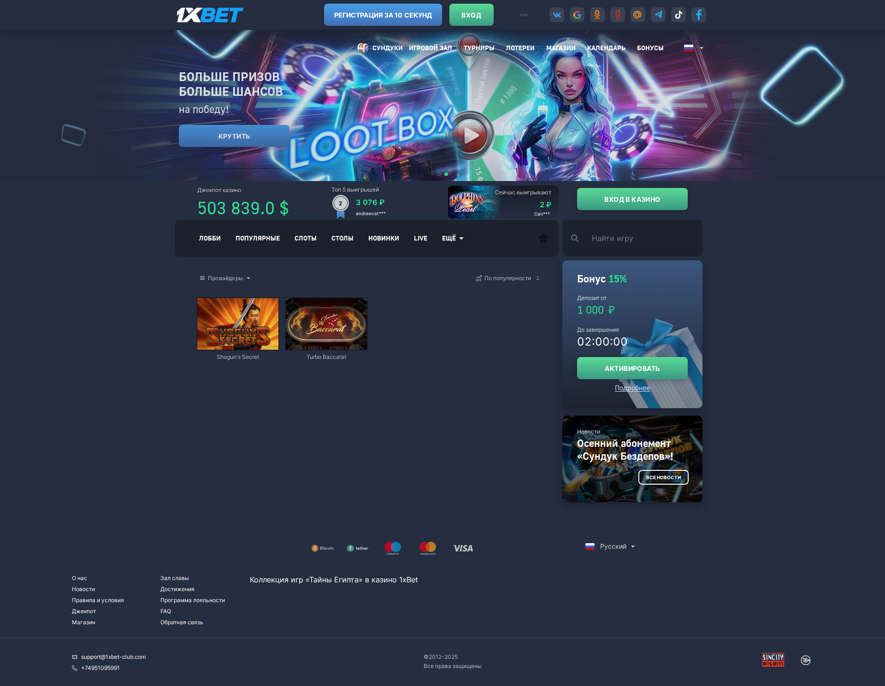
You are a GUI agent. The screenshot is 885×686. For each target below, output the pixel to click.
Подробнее (632, 388)
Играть (238, 345)
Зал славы (174, 578)
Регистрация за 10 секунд (383, 15)
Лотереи (520, 48)
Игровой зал (430, 48)
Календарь (606, 48)
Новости (83, 589)
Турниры (479, 48)
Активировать (632, 368)
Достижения (177, 589)
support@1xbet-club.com (113, 656)
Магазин (561, 48)
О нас (79, 578)
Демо (212, 298)
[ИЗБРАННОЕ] (543, 238)
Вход (471, 15)
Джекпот (84, 611)
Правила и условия (98, 600)
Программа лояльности (192, 600)
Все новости (663, 477)
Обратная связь (181, 622)
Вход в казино (632, 199)
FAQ (165, 611)
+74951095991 (100, 667)
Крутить (234, 136)
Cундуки (387, 48)
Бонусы (650, 48)
